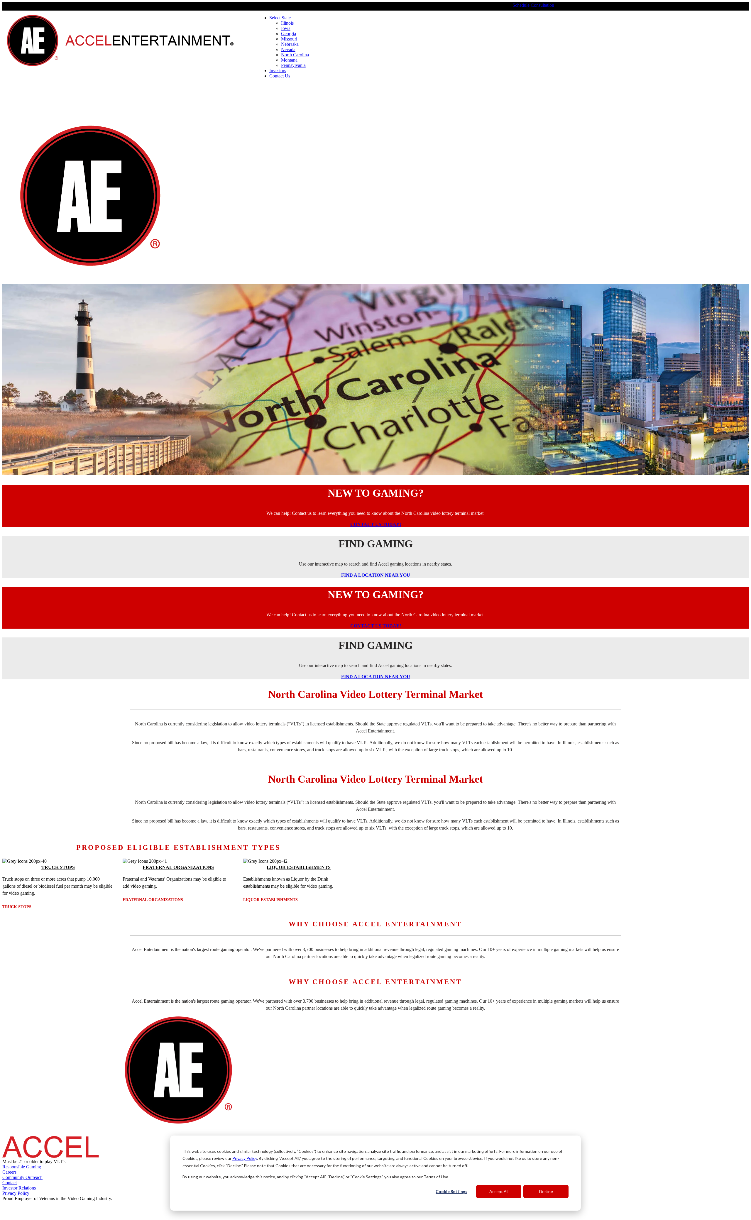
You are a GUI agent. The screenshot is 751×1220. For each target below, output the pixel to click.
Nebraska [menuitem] (290, 44)
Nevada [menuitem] (288, 49)
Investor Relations (19, 1187)
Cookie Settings (451, 1191)
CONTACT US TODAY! (375, 524)
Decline (546, 1191)
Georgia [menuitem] (288, 33)
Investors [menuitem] (277, 70)
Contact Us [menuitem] (279, 75)
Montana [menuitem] (289, 59)
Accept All (498, 1191)
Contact (9, 1182)
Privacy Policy (244, 1158)
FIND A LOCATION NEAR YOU (375, 575)
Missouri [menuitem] (289, 38)
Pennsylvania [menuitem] (293, 65)
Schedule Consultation (533, 5)
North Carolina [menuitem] (295, 54)
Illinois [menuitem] (287, 23)
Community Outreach (22, 1177)
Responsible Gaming (21, 1166)
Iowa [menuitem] (285, 28)
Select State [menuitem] (280, 17)
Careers (9, 1172)
